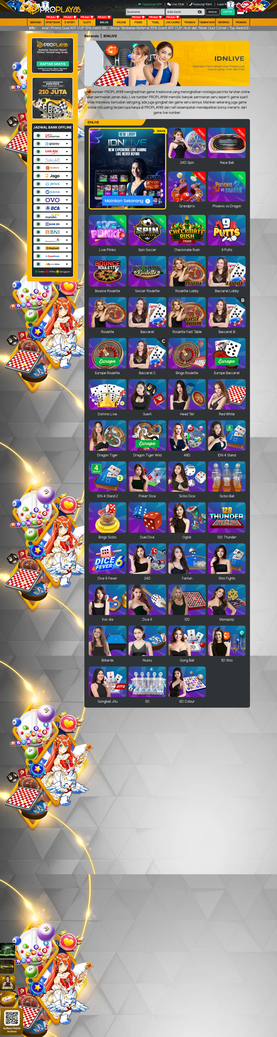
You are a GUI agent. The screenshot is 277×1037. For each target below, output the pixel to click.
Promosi (241, 22)
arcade (121, 22)
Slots (87, 22)
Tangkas (189, 22)
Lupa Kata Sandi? (229, 4)
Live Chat (177, 4)
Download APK (152, 4)
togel (155, 22)
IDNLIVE (104, 22)
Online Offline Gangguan (54, 271)
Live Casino (173, 22)
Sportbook (53, 22)
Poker (138, 22)
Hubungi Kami (202, 4)
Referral (224, 22)
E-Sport (70, 22)
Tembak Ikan (207, 22)
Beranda (35, 22)
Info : (32, 28)
